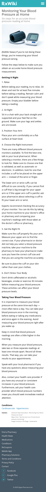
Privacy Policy (8, 462)
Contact (5, 466)
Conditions (6, 443)
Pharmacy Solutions (11, 455)
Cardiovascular (8, 408)
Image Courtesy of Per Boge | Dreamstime (24, 421)
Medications (7, 439)
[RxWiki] (9, 3)
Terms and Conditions (11, 458)
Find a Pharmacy (9, 432)
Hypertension (23, 408)
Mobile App (7, 451)
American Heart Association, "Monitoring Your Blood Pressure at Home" (27, 414)
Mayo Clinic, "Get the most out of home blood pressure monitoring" (25, 418)
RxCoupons (7, 447)
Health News (7, 436)
